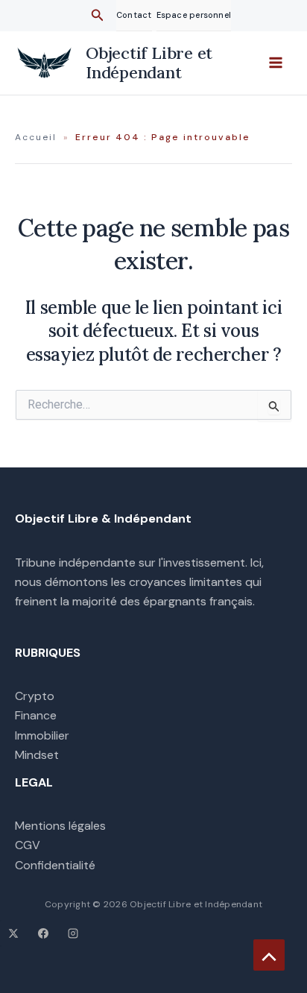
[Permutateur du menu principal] (275, 62)
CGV (27, 845)
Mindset (37, 755)
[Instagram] (73, 933)
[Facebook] (43, 933)
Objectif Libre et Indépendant (149, 62)
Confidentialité (55, 865)
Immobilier (42, 735)
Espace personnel (194, 15)
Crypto (34, 696)
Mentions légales (60, 825)
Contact (134, 15)
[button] (97, 16)
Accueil (36, 137)
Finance (36, 715)
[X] (13, 933)
